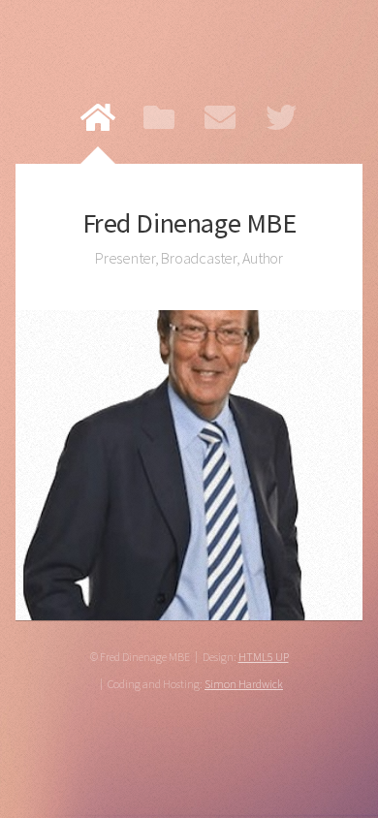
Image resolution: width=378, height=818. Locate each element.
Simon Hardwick (244, 683)
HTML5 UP (263, 656)
